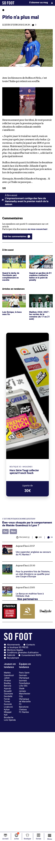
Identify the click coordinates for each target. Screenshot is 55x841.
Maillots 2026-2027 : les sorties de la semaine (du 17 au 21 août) (40, 298)
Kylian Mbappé (7, 710)
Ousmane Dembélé (8, 695)
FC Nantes (24, 712)
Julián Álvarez (7, 679)
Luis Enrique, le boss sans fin (12, 296)
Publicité (11, 655)
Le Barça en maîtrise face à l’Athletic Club (22, 585)
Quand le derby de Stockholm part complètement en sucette (11, 260)
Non (13, 531)
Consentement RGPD (31, 655)
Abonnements (13, 644)
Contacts (30, 644)
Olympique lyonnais (24, 679)
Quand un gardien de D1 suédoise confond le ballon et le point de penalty (41, 260)
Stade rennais (22, 689)
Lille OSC (23, 685)
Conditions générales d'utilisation (22, 652)
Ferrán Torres (7, 700)
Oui (5, 531)
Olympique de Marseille (25, 700)
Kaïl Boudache (8, 716)
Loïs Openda (10, 720)
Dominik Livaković (8, 705)
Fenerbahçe (24, 683)
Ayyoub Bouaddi (8, 689)
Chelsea (23, 709)
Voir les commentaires (15, 236)
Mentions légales (15, 650)
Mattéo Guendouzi (9, 674)
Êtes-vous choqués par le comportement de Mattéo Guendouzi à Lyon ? (27, 524)
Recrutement (13, 658)
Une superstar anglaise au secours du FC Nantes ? (26, 543)
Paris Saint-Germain (24, 674)
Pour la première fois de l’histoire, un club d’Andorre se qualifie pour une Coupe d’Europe (25, 564)
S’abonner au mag (38, 2)
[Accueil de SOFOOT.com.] (8, 3)
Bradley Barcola (7, 684)
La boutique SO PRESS (17, 647)
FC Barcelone (23, 705)
